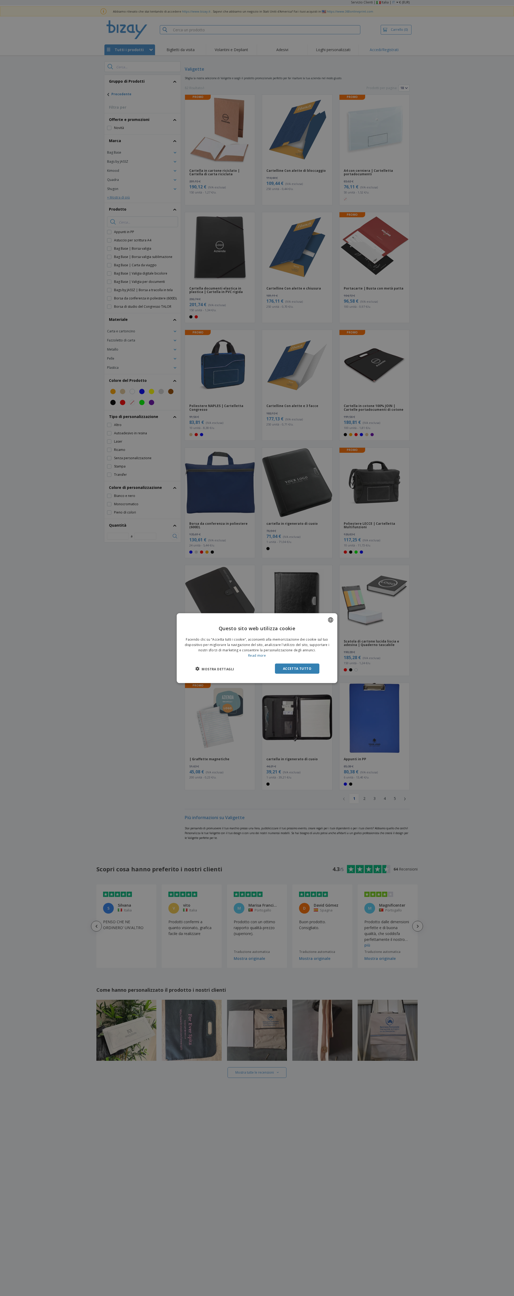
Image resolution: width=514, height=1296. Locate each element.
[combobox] (330, 619)
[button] (214, 668)
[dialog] (257, 648)
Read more (257, 655)
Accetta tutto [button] (297, 668)
